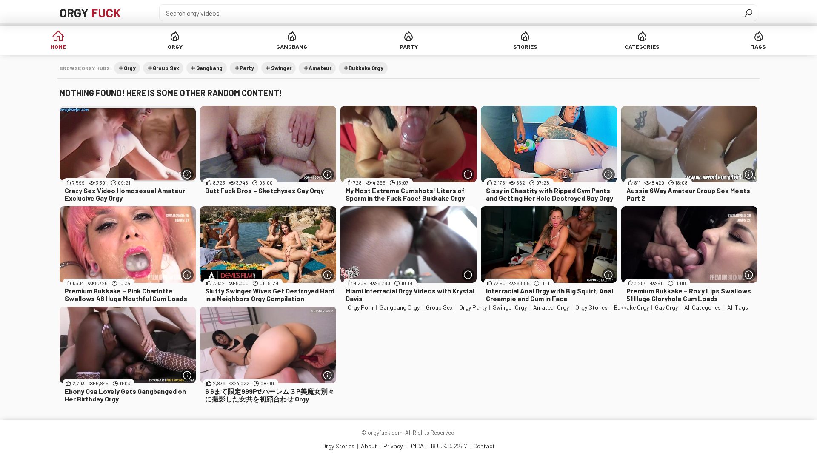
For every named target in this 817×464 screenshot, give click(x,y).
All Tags (737, 307)
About (369, 446)
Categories (642, 46)
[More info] (187, 174)
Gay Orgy (666, 307)
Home (58, 46)
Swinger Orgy (510, 307)
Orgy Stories (591, 307)
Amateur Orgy (551, 307)
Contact (484, 446)
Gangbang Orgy (400, 307)
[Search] (748, 13)
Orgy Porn (360, 307)
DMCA (416, 446)
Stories (525, 46)
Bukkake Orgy (366, 68)
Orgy (90, 13)
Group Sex (166, 68)
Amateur (320, 68)
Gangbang (291, 46)
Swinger (281, 68)
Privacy (393, 446)
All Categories (702, 307)
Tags (758, 46)
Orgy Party (473, 307)
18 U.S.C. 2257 (448, 446)
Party (409, 46)
